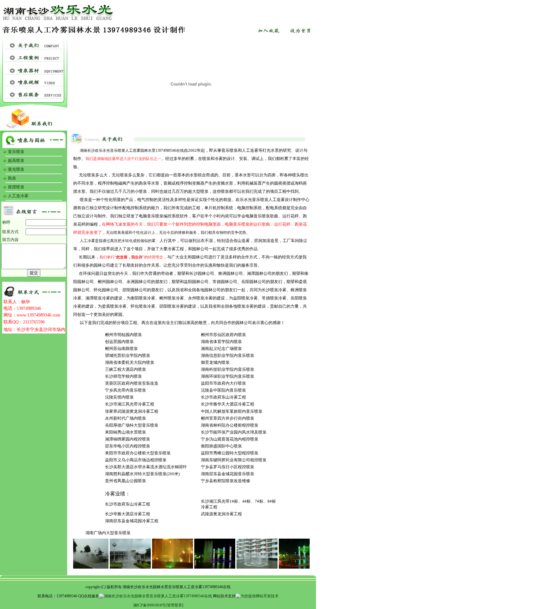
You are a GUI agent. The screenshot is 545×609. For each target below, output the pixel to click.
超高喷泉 (16, 160)
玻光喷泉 (16, 169)
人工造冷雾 (18, 195)
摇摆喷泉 (16, 187)
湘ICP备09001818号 (149, 605)
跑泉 (12, 178)
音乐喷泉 (16, 151)
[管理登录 (174, 605)
